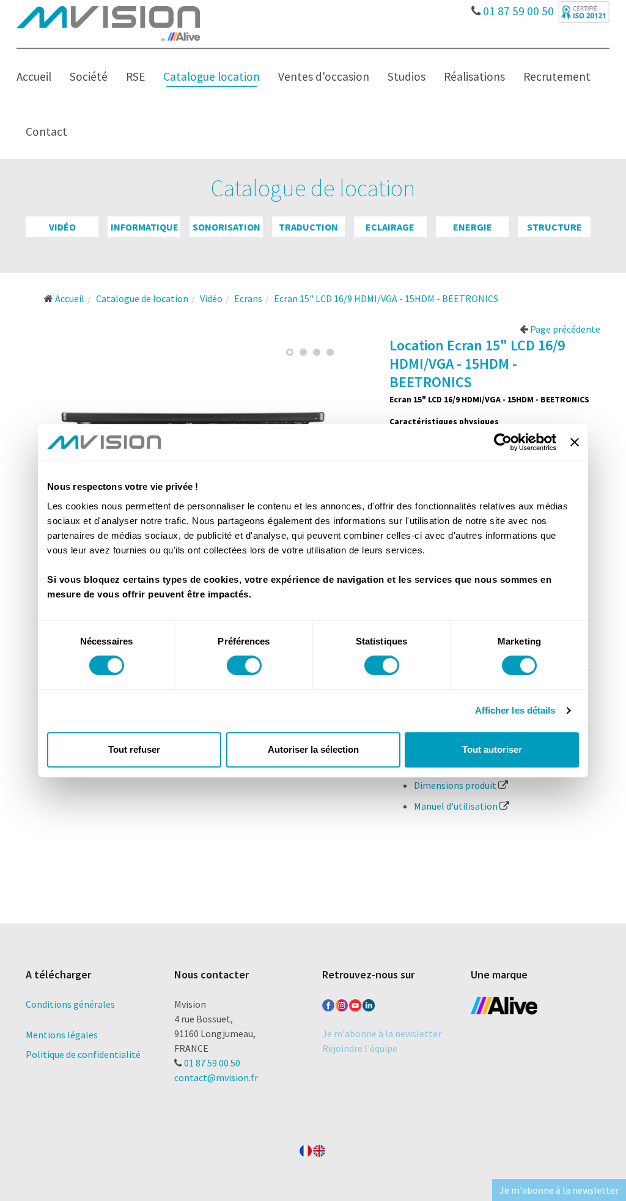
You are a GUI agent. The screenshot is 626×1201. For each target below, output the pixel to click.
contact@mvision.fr (216, 1077)
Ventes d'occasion (323, 76)
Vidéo (62, 227)
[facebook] (328, 1003)
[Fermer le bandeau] (574, 442)
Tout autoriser (492, 749)
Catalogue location (211, 76)
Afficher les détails (515, 710)
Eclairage (390, 227)
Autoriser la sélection (313, 749)
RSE (135, 76)
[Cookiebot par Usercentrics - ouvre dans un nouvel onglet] (502, 442)
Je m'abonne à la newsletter (381, 1033)
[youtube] (355, 1003)
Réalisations (474, 76)
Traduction (308, 227)
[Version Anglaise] (319, 1148)
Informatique (145, 227)
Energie (472, 227)
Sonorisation (226, 227)
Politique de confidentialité (83, 1054)
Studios (406, 76)
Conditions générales (70, 1004)
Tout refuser (134, 749)
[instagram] (342, 1003)
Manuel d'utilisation (456, 806)
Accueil (34, 76)
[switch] (244, 665)
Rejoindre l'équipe (359, 1048)
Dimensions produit (456, 785)
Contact (46, 131)
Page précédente (564, 329)
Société (89, 76)
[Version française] (306, 1148)
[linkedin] (369, 1003)
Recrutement (557, 76)
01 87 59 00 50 (517, 8)
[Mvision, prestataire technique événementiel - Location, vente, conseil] (108, 23)
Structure (554, 227)
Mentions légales (62, 1035)
